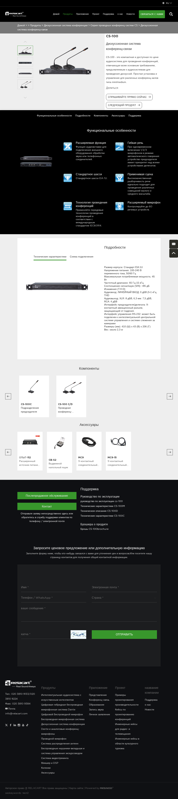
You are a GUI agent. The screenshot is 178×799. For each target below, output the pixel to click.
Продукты (68, 14)
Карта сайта (76, 788)
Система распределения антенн (59, 744)
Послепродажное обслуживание (47, 495)
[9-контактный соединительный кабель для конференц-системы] (89, 441)
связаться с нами (152, 14)
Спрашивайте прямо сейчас (127, 97)
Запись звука (96, 710)
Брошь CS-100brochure (94, 529)
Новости (130, 14)
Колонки (46, 768)
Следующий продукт (122, 105)
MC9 (81, 457)
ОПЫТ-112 (25, 457)
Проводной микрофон (53, 739)
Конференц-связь (99, 700)
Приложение (82, 14)
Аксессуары (118, 116)
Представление (98, 695)
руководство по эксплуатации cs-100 (101, 501)
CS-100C (26, 404)
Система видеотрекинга (54, 758)
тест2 (25, 793)
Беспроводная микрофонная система (62, 719)
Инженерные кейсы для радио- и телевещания (126, 729)
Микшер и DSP (49, 763)
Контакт (47, 506)
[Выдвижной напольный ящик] (59, 443)
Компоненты (101, 116)
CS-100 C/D (65, 404)
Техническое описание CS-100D (99, 511)
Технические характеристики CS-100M (102, 506)
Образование (96, 705)
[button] (8, 396)
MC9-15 (112, 457)
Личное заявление (99, 714)
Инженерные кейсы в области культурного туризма (127, 744)
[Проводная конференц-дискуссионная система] (71, 387)
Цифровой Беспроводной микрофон (62, 714)
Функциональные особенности (54, 116)
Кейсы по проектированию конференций (124, 714)
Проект (95, 14)
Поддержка (108, 14)
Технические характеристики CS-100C (102, 516)
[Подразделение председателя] (34, 387)
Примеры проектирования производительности (127, 700)
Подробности (82, 116)
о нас (120, 14)
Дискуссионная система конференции (66, 25)
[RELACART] (15, 14)
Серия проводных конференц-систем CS (114, 25)
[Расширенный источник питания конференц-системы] (30, 441)
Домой (56, 14)
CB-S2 (52, 459)
